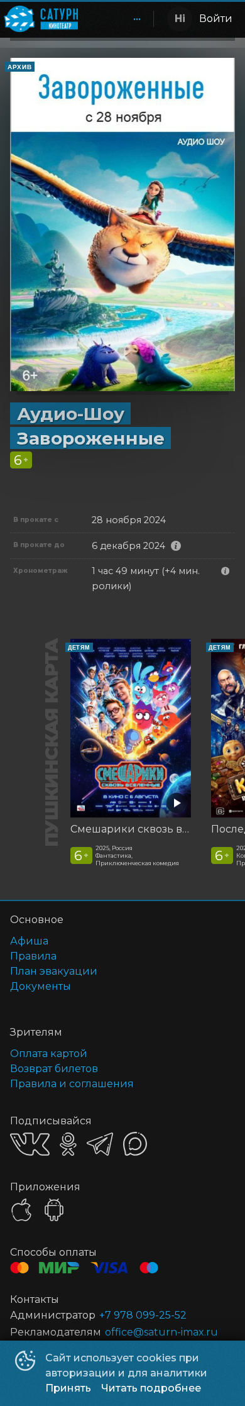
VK (30, 1144)
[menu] (118, 19)
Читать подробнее (151, 1388)
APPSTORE (21, 1209)
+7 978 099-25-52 (143, 1315)
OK (68, 1144)
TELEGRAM (100, 1144)
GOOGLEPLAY (54, 1209)
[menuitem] (137, 19)
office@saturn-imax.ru (161, 1332)
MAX (135, 1144)
